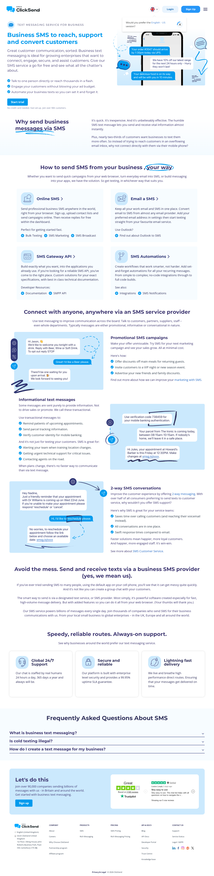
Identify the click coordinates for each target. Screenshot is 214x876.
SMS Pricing (116, 830)
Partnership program (58, 848)
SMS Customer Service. (148, 551)
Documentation (36, 293)
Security (145, 848)
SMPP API (59, 293)
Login (170, 9)
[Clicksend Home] (23, 9)
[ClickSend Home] (26, 825)
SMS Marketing (59, 235)
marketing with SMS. (188, 380)
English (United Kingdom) (28, 832)
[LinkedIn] (173, 847)
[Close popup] (180, 24)
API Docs (145, 836)
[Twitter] (192, 847)
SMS (82, 830)
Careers (52, 836)
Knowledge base (149, 859)
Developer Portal (149, 842)
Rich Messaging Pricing (120, 836)
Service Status (178, 836)
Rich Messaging (86, 836)
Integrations (128, 293)
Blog (143, 830)
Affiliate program (56, 853)
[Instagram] (182, 847)
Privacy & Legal (99, 872)
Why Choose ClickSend (59, 842)
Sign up (24, 803)
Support (175, 830)
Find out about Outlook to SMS (140, 235)
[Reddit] (187, 847)
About (51, 830)
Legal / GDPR (177, 842)
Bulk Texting (34, 235)
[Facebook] (178, 847)
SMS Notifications (154, 293)
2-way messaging (183, 494)
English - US (158, 22)
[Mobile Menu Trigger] (205, 9)
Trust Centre (147, 853)
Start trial (17, 102)
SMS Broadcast (86, 235)
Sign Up (191, 9)
